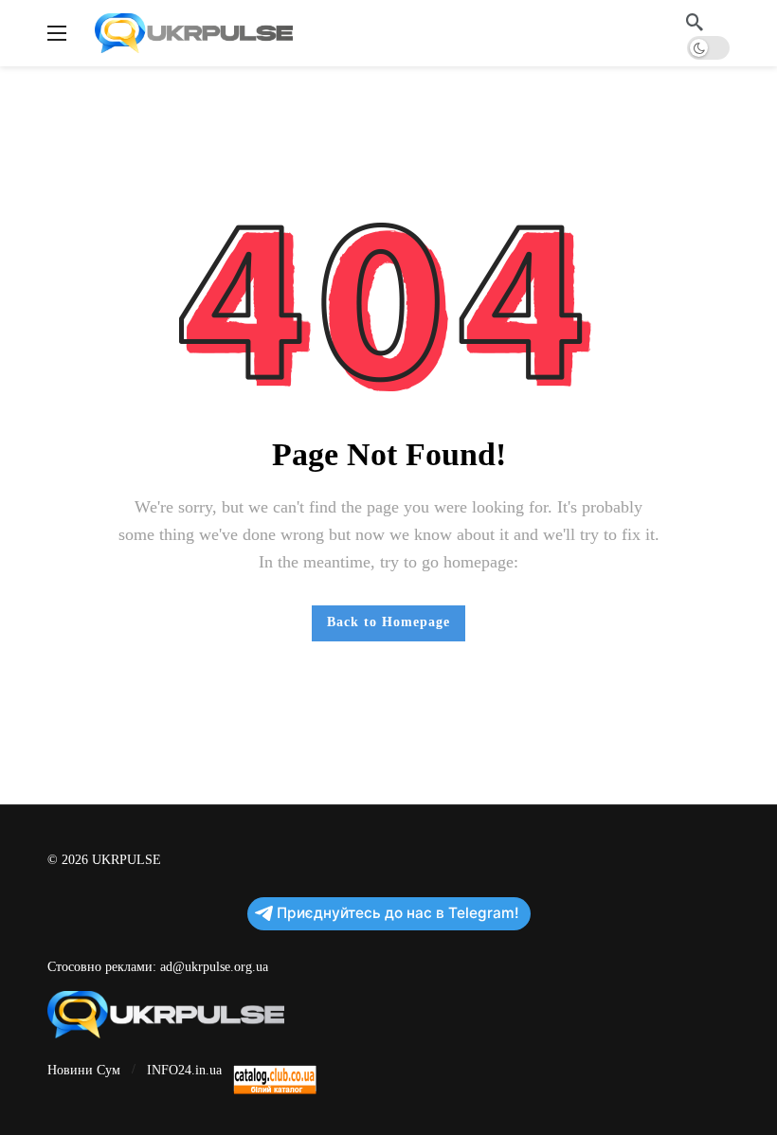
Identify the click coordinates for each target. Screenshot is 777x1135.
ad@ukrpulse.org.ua (214, 967)
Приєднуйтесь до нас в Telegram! (398, 913)
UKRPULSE (126, 860)
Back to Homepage (388, 622)
